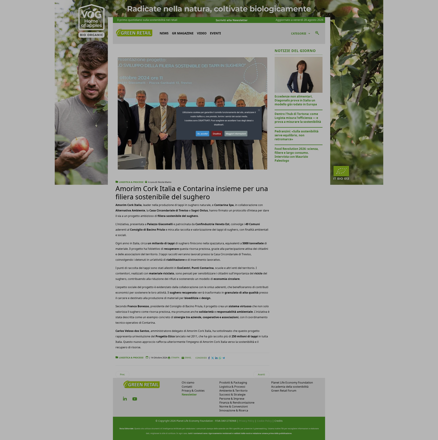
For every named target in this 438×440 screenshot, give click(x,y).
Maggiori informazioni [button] (236, 133)
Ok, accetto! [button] (202, 133)
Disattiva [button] (217, 133)
